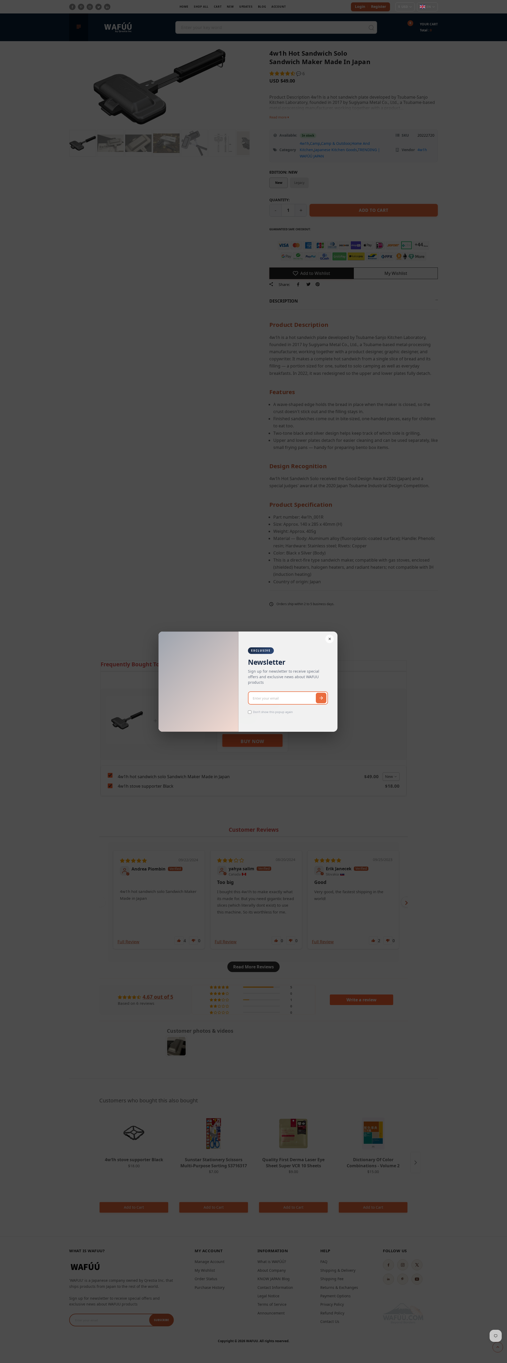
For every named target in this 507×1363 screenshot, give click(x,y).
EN (428, 6)
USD (403, 6)
